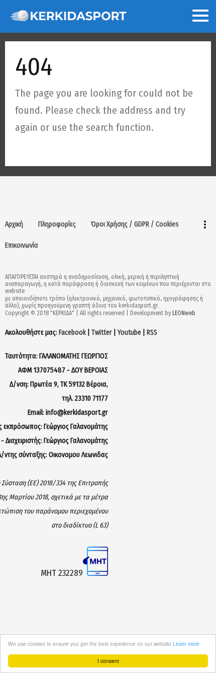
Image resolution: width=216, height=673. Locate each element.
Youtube (129, 332)
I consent (108, 660)
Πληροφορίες (57, 224)
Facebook (72, 332)
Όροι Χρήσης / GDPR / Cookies (135, 224)
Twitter (101, 332)
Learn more (186, 643)
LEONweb (183, 313)
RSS (152, 332)
